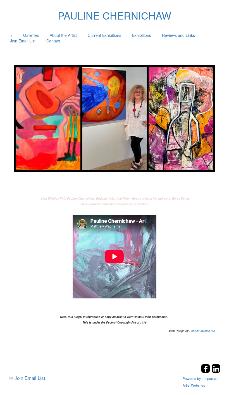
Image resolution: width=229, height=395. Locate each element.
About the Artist (63, 35)
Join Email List (22, 41)
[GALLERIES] (114, 118)
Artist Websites (194, 385)
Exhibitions (141, 35)
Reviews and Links (178, 35)
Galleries (31, 35)
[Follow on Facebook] (206, 371)
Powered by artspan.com (201, 378)
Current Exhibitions (104, 35)
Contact (53, 41)
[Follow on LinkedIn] (215, 371)
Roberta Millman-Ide (202, 331)
